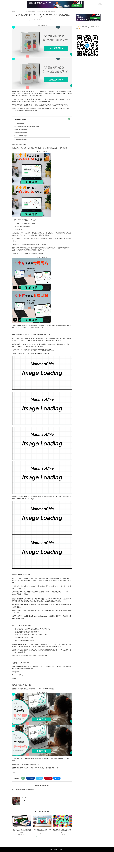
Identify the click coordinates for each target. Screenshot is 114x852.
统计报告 (31, 644)
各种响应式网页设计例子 (21, 136)
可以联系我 (32, 768)
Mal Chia (24, 797)
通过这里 (46, 689)
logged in (21, 789)
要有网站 (20, 99)
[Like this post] (23, 778)
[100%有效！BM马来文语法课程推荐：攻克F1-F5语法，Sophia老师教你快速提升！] (21, 821)
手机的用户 (32, 244)
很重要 (39, 99)
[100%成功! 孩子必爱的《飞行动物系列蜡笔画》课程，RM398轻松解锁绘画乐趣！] (62, 821)
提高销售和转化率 (33, 632)
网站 (14, 772)
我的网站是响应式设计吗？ (22, 139)
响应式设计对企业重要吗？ (22, 132)
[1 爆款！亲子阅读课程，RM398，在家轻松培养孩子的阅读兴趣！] (42, 821)
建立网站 (25, 338)
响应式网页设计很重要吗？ (22, 129)
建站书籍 (26, 239)
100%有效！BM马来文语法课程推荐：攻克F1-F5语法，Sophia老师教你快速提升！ (21, 831)
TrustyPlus (15, 672)
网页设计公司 (57, 338)
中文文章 (21, 11)
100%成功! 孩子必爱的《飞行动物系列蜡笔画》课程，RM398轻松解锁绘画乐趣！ (62, 831)
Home (13, 11)
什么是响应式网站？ (20, 123)
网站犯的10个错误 (32, 105)
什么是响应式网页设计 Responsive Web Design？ (28, 126)
